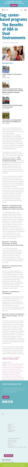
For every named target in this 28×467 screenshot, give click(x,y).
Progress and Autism (17, 379)
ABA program (14, 364)
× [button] (26, 463)
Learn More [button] (14, 5)
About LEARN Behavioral (14, 438)
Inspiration (5, 374)
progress (7, 379)
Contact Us (10, 424)
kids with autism (14, 374)
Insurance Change (12, 440)
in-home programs (14, 372)
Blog (9, 362)
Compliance (10, 431)
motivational (6, 376)
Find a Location (21, 10)
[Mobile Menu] (25, 10)
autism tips (11, 371)
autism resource (12, 369)
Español (10, 443)
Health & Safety (11, 430)
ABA (8, 364)
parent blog (6, 378)
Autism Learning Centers (8, 462)
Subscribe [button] (6, 397)
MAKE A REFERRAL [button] (8, 455)
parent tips (13, 378)
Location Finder (11, 427)
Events (9, 428)
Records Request (12, 441)
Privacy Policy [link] (14, 465)
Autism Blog (15, 367)
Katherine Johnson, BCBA (10, 359)
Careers (9, 425)
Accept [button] (23, 465)
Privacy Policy (11, 445)
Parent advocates (16, 376)
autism (15, 365)
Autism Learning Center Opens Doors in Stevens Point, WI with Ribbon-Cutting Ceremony (12, 90)
